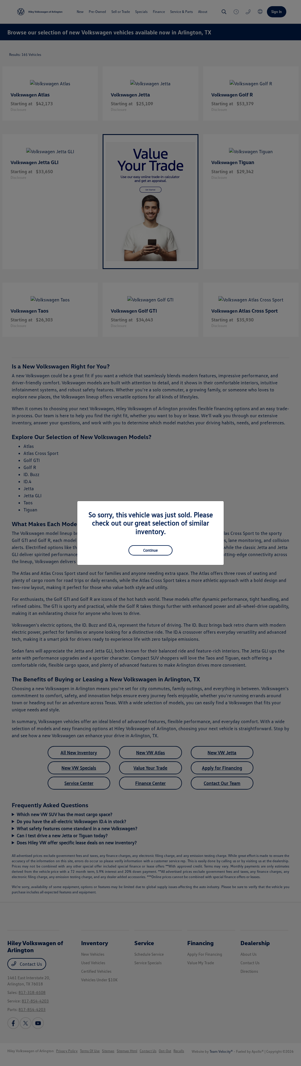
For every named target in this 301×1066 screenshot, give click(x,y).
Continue (150, 550)
